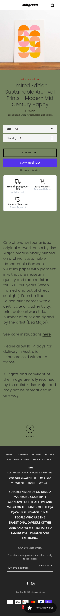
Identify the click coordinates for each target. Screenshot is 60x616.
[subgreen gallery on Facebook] (27, 583)
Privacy (49, 454)
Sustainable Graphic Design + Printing (30, 473)
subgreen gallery (37, 592)
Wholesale (17, 483)
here (46, 334)
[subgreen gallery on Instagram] (32, 583)
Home (30, 468)
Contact (44, 483)
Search (10, 454)
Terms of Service (43, 459)
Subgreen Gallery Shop (22, 478)
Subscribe (44, 566)
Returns (36, 454)
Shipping (25, 115)
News (31, 483)
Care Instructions (18, 459)
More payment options (30, 170)
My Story (45, 478)
